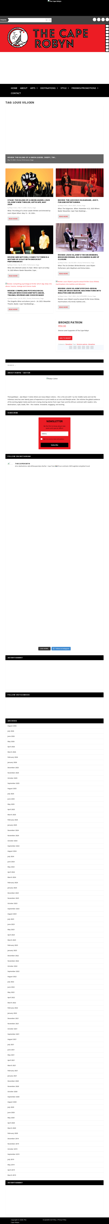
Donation (68, 344)
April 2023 (11, 935)
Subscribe (54, 445)
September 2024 (13, 846)
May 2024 (11, 867)
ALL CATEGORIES (82, 296)
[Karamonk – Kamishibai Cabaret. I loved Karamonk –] (78, 587)
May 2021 (11, 1055)
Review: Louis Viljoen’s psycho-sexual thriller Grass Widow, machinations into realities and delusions (79, 290)
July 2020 (11, 1107)
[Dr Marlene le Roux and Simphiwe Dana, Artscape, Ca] (31, 571)
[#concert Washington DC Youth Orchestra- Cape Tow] (78, 623)
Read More (13, 219)
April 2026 (11, 747)
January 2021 (12, 1076)
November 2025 (13, 773)
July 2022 (11, 982)
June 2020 (11, 1112)
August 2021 (12, 1039)
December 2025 (13, 768)
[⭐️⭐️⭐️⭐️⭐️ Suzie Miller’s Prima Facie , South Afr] (78, 537)
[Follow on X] (103, 19)
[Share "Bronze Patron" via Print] (92, 347)
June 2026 (11, 736)
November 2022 (13, 961)
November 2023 (13, 898)
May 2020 (11, 1118)
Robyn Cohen (13, 208)
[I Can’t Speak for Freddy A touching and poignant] (78, 485)
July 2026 (11, 731)
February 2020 (13, 1133)
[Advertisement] (54, 68)
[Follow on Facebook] (94, 19)
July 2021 (11, 1044)
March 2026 (12, 752)
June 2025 (11, 799)
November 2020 (13, 1086)
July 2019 (11, 1159)
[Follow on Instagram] (98, 19)
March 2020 (12, 1128)
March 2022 (12, 1003)
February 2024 (13, 883)
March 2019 (12, 1175)
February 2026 (13, 757)
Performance (25, 160)
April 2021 (11, 1060)
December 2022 (13, 956)
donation (91, 344)
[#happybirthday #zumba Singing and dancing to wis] (31, 530)
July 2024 (11, 856)
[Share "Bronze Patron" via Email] (87, 347)
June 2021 (11, 1050)
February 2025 (13, 820)
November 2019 (13, 1144)
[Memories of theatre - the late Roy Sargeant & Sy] (31, 554)
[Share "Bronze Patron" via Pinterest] (79, 347)
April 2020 (11, 1123)
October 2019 (12, 1149)
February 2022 (13, 1008)
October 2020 (12, 1092)
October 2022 (12, 966)
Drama (19, 160)
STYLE (64, 88)
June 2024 (11, 862)
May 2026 (11, 741)
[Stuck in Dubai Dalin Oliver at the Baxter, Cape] (78, 570)
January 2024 (12, 888)
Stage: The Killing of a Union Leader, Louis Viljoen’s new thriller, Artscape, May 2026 (29, 202)
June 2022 (11, 987)
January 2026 (12, 762)
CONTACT (16, 93)
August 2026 (12, 726)
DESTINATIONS (48, 88)
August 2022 (12, 977)
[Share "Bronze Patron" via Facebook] (70, 347)
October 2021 (12, 1029)
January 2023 (12, 950)
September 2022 (13, 971)
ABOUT (23, 88)
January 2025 (12, 825)
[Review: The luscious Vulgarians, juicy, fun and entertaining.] (80, 182)
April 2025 (11, 809)
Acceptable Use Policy (49, 1220)
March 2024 (12, 877)
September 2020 (13, 1097)
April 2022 (11, 997)
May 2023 (11, 929)
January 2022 (12, 1013)
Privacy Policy (62, 1220)
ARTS (32, 88)
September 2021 (13, 1034)
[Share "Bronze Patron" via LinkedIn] (83, 347)
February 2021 (13, 1071)
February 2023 (13, 945)
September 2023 (13, 909)
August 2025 (12, 788)
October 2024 (12, 841)
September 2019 (13, 1154)
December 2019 (13, 1139)
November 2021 (13, 1024)
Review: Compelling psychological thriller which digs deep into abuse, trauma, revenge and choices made (26, 292)
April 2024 (11, 872)
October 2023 (12, 903)
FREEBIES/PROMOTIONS (84, 88)
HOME (14, 88)
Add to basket (65, 338)
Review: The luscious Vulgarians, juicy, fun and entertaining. (78, 201)
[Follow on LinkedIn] (107, 19)
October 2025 (12, 778)
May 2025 (11, 804)
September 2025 (13, 783)
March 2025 (12, 815)
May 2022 (11, 992)
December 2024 (13, 830)
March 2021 (12, 1065)
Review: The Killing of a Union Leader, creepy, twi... (32, 157)
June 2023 (11, 924)
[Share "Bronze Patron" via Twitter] (75, 347)
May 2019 (11, 1165)
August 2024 (12, 851)
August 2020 (12, 1102)
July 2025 (11, 794)
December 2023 (13, 893)
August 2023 (12, 914)
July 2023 (11, 919)
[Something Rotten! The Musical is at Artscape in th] (31, 619)
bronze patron (82, 344)
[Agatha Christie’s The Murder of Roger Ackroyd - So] (31, 589)
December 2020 (13, 1081)
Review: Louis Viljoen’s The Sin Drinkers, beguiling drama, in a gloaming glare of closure (78, 257)
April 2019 (11, 1170)
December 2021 (13, 1018)
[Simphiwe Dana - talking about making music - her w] (78, 557)
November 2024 (13, 836)
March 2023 (12, 940)
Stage (32, 160)
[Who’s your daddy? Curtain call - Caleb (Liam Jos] (31, 497)
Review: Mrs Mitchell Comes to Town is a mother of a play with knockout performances (28, 259)
